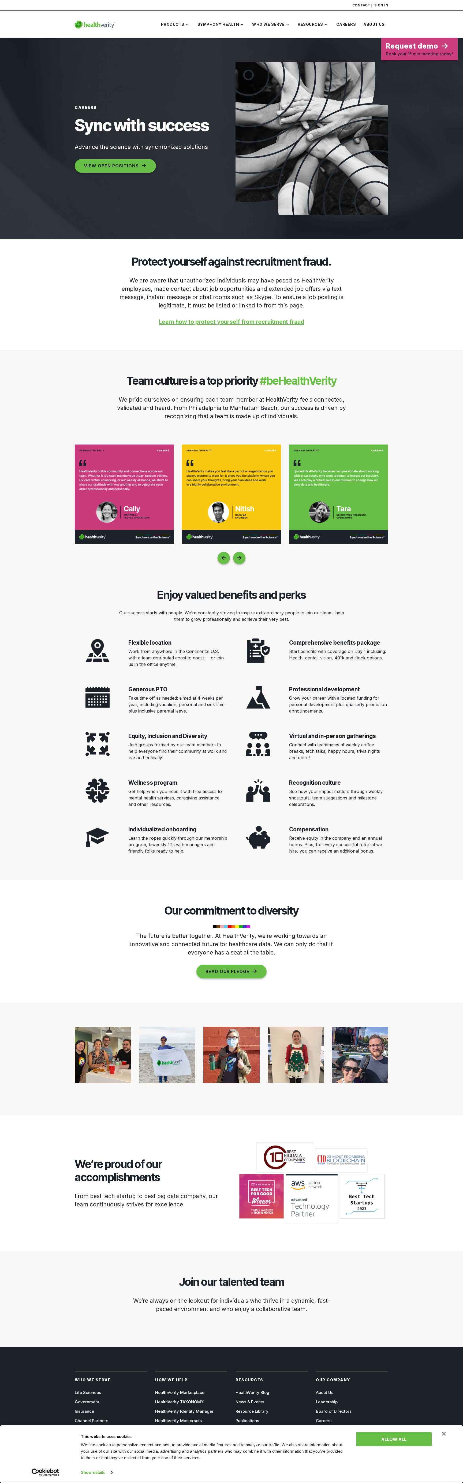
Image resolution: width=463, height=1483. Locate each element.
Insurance (84, 1411)
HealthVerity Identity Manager (184, 1411)
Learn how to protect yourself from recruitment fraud (231, 321)
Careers (323, 1420)
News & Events (250, 1401)
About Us (324, 1392)
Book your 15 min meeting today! (419, 49)
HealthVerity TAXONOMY (179, 1401)
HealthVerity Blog (252, 1392)
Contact (361, 5)
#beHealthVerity (298, 380)
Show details (93, 1472)
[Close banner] (444, 1434)
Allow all (393, 1439)
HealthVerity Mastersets (178, 1420)
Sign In (381, 5)
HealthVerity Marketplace (179, 1392)
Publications (247, 1420)
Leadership (327, 1401)
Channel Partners (91, 1420)
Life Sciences (88, 1392)
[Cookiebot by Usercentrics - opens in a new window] (45, 1473)
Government (87, 1401)
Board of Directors (334, 1411)
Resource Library (252, 1411)
